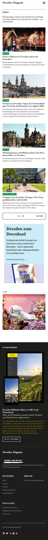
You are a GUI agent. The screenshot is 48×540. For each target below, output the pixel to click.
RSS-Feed (17, 533)
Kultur (5, 53)
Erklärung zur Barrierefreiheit (12, 511)
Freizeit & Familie (9, 194)
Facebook (10, 533)
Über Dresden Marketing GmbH (34, 480)
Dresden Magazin (13, 2)
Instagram (4, 533)
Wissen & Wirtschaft (9, 490)
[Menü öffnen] (43, 3)
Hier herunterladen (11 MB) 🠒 (16, 259)
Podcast (5, 487)
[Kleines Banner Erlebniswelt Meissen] (24, 329)
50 (23, 216)
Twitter (7, 533)
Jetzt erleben (11, 439)
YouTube (13, 533)
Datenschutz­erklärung (10, 508)
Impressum (6, 514)
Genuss (5, 484)
